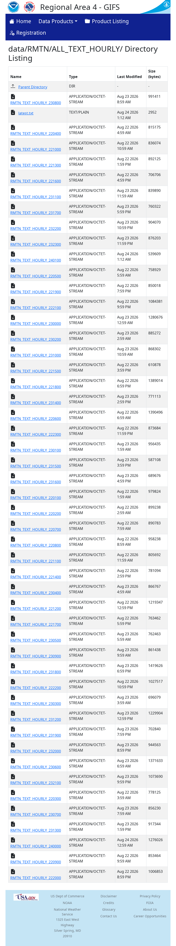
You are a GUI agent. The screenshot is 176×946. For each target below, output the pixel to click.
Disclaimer (109, 896)
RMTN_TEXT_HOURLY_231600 (35, 481)
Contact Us (108, 916)
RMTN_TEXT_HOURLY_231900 (35, 735)
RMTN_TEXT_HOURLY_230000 (35, 323)
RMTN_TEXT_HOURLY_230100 (35, 450)
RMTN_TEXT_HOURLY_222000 (35, 877)
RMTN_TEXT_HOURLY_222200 (35, 687)
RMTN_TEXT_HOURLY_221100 (35, 561)
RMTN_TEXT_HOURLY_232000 (35, 751)
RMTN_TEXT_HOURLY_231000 (35, 355)
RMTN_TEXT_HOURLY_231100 (35, 196)
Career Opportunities (150, 916)
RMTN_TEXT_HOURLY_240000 (35, 846)
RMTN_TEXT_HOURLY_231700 (35, 212)
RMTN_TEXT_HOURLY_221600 (35, 181)
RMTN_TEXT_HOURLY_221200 (35, 608)
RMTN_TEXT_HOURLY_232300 (35, 244)
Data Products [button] (55, 21)
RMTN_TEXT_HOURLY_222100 (35, 307)
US (67, 896)
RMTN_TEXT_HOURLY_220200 (35, 513)
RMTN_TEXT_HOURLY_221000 (35, 149)
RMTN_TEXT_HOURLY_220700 (35, 529)
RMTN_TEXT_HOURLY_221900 (35, 291)
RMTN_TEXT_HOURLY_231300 (35, 830)
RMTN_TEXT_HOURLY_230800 (35, 102)
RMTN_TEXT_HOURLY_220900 (35, 862)
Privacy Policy (150, 896)
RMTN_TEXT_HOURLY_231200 (35, 719)
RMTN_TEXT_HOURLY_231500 (35, 466)
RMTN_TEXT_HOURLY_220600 (35, 418)
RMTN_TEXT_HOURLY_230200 (35, 339)
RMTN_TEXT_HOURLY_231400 (35, 402)
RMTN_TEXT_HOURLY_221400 (35, 576)
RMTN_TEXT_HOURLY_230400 (35, 592)
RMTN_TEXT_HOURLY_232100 (35, 782)
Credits (108, 903)
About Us (150, 909)
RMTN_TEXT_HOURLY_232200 (35, 228)
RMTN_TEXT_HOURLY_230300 (35, 703)
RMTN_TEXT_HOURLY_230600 (35, 767)
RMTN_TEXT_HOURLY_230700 (35, 814)
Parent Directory (32, 87)
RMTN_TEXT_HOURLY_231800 (35, 672)
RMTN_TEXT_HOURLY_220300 (35, 798)
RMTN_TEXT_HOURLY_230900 (35, 656)
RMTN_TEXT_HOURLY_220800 (35, 545)
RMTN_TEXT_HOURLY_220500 (35, 276)
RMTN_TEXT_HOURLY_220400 (35, 133)
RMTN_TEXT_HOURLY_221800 (35, 386)
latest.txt (25, 113)
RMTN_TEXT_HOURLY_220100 (35, 497)
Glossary (108, 909)
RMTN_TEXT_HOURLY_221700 (35, 624)
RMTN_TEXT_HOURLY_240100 (35, 260)
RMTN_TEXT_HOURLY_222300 (35, 434)
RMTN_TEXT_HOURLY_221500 (35, 371)
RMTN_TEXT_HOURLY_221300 (35, 165)
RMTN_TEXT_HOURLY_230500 (35, 640)
